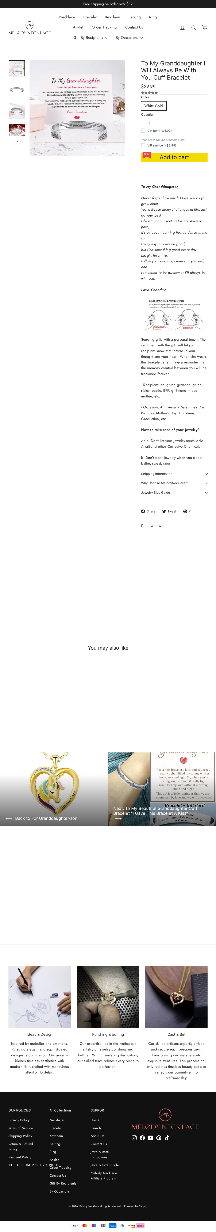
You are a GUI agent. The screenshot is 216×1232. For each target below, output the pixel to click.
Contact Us (134, 27)
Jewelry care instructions (100, 1154)
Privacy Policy (19, 1120)
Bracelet (90, 17)
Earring (134, 17)
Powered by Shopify (136, 1206)
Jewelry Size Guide (155, 493)
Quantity (147, 115)
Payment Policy (19, 1157)
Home (95, 1120)
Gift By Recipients (88, 37)
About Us (97, 1135)
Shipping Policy (20, 1135)
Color (145, 97)
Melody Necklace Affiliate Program (104, 1176)
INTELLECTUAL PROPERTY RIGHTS (25, 1165)
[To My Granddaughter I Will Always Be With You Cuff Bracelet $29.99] (149, 571)
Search (96, 1128)
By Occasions (128, 37)
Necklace (67, 17)
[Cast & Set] (176, 997)
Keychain (112, 17)
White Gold (153, 105)
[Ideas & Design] (39, 997)
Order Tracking (104, 27)
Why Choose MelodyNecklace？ (165, 483)
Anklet (78, 27)
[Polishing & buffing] (108, 997)
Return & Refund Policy (20, 1146)
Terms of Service (20, 1128)
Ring (153, 17)
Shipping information (156, 474)
